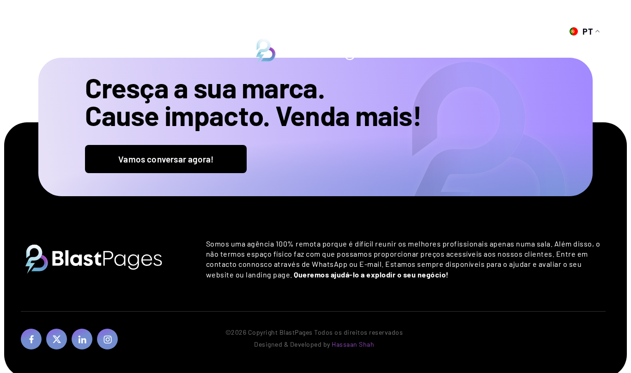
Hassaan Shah (353, 344)
